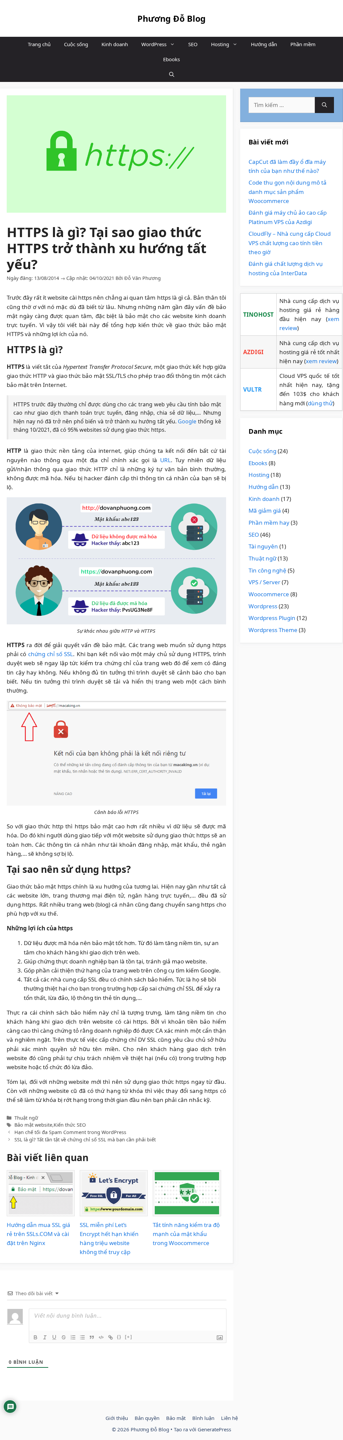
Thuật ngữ (26, 1118)
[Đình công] (63, 1337)
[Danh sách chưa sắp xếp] (82, 1337)
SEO (193, 44)
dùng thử (320, 403)
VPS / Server (264, 582)
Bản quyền (147, 1418)
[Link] (110, 1337)
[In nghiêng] (45, 1337)
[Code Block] (101, 1337)
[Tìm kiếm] (324, 105)
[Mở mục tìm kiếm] (171, 74)
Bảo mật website (33, 1125)
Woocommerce (269, 594)
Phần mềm (303, 44)
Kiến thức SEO (70, 1125)
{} (119, 1336)
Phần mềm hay (269, 522)
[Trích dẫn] (91, 1337)
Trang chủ (39, 44)
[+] (128, 1336)
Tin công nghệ (267, 570)
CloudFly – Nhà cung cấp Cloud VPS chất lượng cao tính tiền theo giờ (290, 242)
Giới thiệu (117, 1418)
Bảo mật (176, 1418)
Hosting (220, 44)
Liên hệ (229, 1418)
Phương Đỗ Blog (171, 18)
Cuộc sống (76, 44)
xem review (321, 361)
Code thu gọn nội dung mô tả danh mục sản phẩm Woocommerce (288, 191)
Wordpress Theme (273, 630)
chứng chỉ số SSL (50, 654)
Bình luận (203, 1418)
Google (187, 421)
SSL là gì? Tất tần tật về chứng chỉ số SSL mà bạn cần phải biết (85, 1139)
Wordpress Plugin (272, 618)
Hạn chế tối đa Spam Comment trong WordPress (70, 1132)
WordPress (153, 44)
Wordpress (263, 606)
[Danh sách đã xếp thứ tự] (73, 1337)
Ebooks (171, 59)
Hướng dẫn (264, 44)
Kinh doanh (114, 44)
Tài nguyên (263, 546)
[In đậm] (35, 1337)
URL (165, 460)
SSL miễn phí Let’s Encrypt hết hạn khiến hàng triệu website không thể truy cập (109, 1238)
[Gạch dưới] (54, 1337)
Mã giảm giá (265, 510)
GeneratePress (214, 1429)
